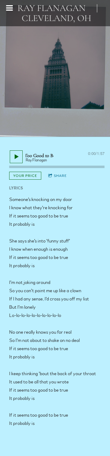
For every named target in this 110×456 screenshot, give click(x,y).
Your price (25, 176)
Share (60, 176)
